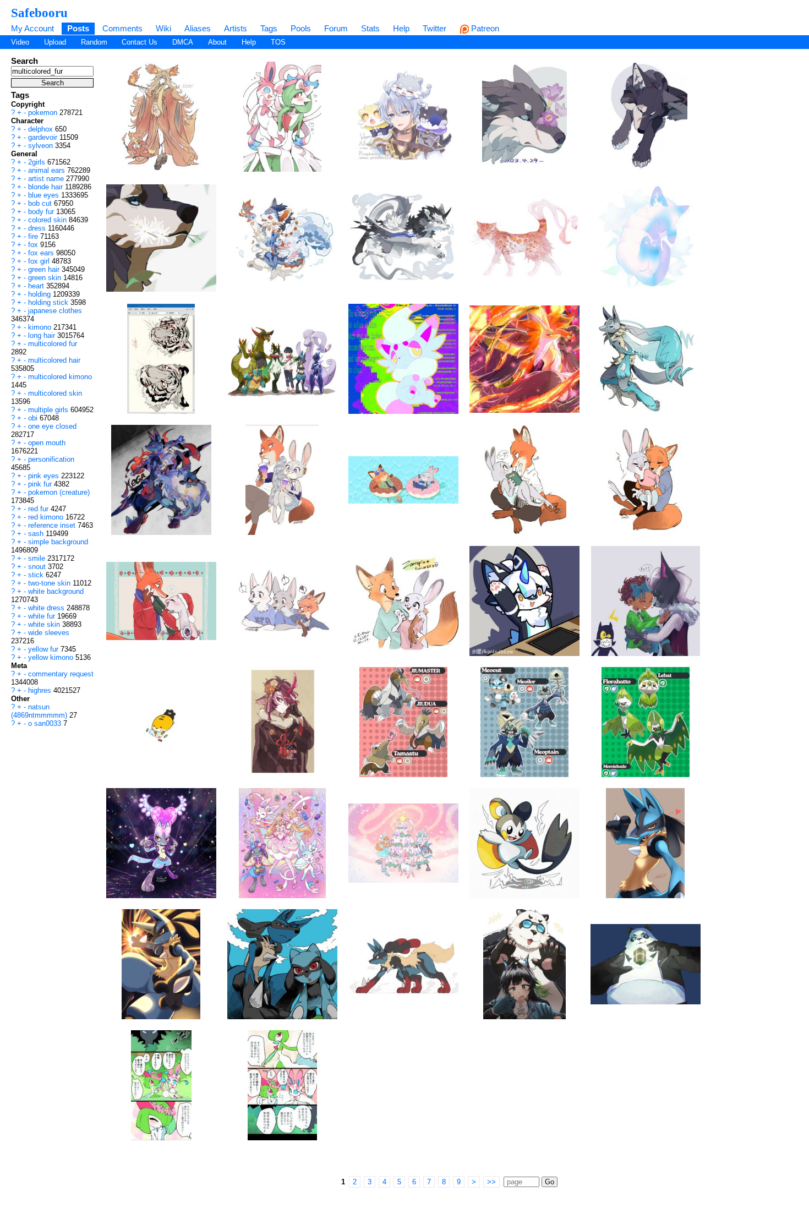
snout (38, 566)
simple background (58, 542)
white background (56, 591)
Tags (268, 28)
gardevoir (43, 137)
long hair (42, 335)
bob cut (41, 203)
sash (37, 533)
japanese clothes (55, 311)
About (217, 42)
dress (38, 228)
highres (40, 690)
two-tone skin (50, 583)
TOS (278, 42)
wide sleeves (48, 632)
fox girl (40, 261)
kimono (40, 327)
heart (37, 286)
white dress (47, 608)
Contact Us (139, 42)
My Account (32, 28)
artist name (47, 178)
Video (20, 42)
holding (40, 294)
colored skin (48, 220)
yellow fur (44, 649)
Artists (235, 28)
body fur (42, 211)
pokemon (43, 112)
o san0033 (45, 723)
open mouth (46, 443)
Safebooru (39, 13)
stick (37, 575)
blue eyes (44, 195)
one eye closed (52, 426)
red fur (39, 509)
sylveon (41, 145)
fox (34, 244)
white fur (42, 616)
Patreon (484, 28)
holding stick (49, 302)
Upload (55, 42)
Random (94, 42)
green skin (45, 278)
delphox (41, 129)
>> (491, 1182)
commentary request (61, 674)
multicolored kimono (60, 377)
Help (401, 28)
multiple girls (49, 410)
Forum (336, 28)
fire (34, 236)
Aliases (197, 28)
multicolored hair (54, 360)
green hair (45, 269)
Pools (301, 28)
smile (37, 558)
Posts (78, 28)
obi (34, 418)
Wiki (163, 28)
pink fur (41, 484)
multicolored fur (52, 344)
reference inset (53, 525)
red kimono (46, 517)
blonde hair (46, 187)
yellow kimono (51, 657)
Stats (370, 28)
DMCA (182, 42)
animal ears (47, 170)
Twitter (434, 28)
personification (51, 459)
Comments (122, 28)
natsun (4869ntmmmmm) (40, 711)
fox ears (42, 253)
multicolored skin (55, 393)
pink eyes (44, 476)
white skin (45, 624)
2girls (37, 162)
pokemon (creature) (59, 492)
